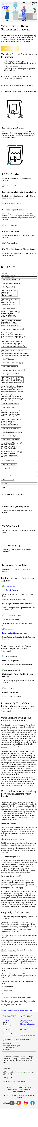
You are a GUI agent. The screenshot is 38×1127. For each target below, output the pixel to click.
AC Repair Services (10, 590)
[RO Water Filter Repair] (11, 445)
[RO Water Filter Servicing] (11, 446)
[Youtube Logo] (18, 1103)
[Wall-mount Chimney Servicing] (13, 414)
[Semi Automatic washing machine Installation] (16, 355)
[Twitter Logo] (12, 1103)
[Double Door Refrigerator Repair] (12, 388)
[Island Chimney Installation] (11, 425)
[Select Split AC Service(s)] (9, 290)
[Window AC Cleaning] (10, 303)
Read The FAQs (27, 85)
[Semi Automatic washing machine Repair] (16, 352)
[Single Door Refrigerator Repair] (12, 379)
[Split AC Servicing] (9, 296)
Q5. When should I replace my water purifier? (16, 997)
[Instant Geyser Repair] (11, 322)
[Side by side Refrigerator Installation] (12, 400)
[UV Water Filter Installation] (11, 457)
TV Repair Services (10, 619)
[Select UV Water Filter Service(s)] (11, 452)
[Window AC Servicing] (10, 304)
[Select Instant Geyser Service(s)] (11, 320)
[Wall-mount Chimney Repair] (13, 412)
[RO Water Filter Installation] (11, 448)
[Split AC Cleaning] (9, 294)
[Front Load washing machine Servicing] (14, 336)
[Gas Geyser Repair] (10, 313)
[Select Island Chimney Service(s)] (11, 419)
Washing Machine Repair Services (17, 603)
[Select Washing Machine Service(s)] (14, 333)
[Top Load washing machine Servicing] (14, 345)
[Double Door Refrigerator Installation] (12, 391)
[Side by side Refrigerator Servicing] (12, 398)
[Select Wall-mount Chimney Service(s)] (13, 411)
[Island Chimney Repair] (11, 421)
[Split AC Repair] (9, 292)
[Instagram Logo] (25, 1103)
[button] (33, 6)
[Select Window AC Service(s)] (10, 299)
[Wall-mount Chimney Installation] (13, 416)
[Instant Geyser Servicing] (11, 324)
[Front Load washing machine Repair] (14, 334)
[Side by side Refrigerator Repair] (12, 396)
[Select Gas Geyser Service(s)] (10, 312)
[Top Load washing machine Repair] (14, 343)
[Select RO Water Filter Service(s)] (11, 443)
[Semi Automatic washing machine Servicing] (16, 354)
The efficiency (6, 891)
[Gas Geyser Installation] (10, 317)
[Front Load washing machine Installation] (14, 338)
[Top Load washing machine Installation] (14, 346)
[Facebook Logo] (32, 1103)
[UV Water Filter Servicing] (11, 455)
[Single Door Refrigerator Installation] (12, 382)
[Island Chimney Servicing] (11, 423)
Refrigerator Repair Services (14, 633)
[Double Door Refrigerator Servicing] (12, 389)
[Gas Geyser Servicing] (10, 315)
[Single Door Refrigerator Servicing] (12, 381)
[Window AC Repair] (10, 301)
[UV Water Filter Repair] (11, 453)
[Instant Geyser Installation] (11, 325)
